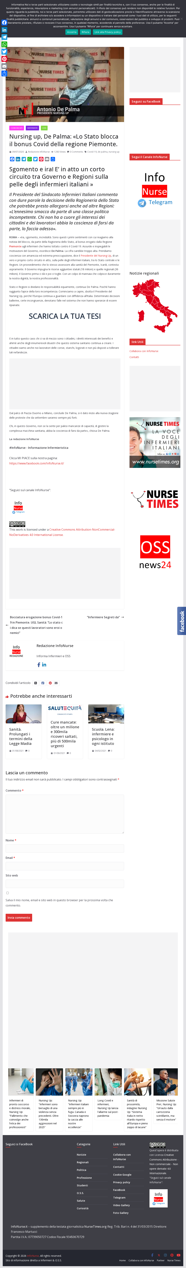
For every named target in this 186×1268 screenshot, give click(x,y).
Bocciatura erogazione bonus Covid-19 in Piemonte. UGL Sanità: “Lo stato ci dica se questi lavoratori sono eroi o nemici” (36, 625)
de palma (103, 151)
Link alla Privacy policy (108, 32)
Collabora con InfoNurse (144, 351)
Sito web (12, 875)
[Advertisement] (64, 383)
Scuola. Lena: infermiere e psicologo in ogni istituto (103, 736)
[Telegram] (4, 37)
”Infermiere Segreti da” (103, 617)
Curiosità (82, 1208)
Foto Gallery (121, 1213)
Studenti (82, 1185)
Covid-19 (92, 151)
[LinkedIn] (4, 29)
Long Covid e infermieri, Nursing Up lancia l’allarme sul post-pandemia (82, 1108)
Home (122, 1260)
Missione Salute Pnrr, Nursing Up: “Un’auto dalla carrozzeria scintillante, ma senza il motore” (141, 1110)
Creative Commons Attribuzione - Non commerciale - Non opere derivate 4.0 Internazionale (163, 1164)
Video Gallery (121, 1205)
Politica (81, 1170)
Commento (15, 790)
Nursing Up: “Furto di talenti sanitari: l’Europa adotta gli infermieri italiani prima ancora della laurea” (170, 1112)
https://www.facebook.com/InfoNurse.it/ (36, 463)
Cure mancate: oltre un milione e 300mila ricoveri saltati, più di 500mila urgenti (65, 734)
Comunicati (17, 128)
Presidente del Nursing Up (96, 255)
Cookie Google (122, 1174)
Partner (161, 1260)
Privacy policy (121, 1182)
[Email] (4, 66)
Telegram (119, 1197)
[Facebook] (4, 22)
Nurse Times (173, 1260)
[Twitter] (4, 51)
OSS (44, 128)
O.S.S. (80, 1193)
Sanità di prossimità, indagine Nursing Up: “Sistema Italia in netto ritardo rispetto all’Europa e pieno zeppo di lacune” (112, 1114)
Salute (81, 1200)
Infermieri (32, 128)
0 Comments (76, 151)
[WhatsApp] (4, 44)
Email (10, 858)
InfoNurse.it (19, 1227)
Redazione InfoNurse (39, 151)
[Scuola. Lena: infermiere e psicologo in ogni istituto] (106, 707)
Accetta (71, 32)
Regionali (83, 1162)
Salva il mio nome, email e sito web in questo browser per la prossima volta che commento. (59, 902)
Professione (84, 1177)
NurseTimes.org (95, 1227)
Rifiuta (85, 32)
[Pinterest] (4, 59)
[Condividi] (4, 73)
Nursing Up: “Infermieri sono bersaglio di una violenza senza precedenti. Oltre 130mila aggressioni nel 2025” (23, 1114)
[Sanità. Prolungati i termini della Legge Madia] (23, 707)
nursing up (114, 151)
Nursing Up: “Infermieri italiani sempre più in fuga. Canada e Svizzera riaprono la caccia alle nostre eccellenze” (53, 1114)
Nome (11, 840)
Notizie (81, 1154)
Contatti (134, 357)
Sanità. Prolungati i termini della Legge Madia (20, 736)
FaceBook (119, 1190)
